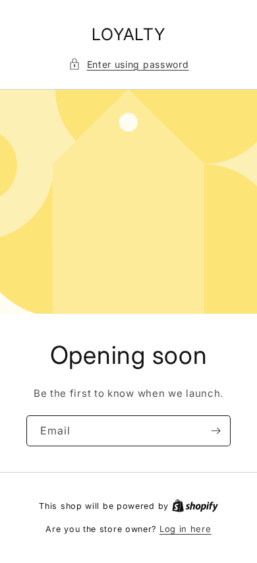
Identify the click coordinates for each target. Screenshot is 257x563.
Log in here (185, 528)
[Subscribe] (215, 430)
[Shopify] (195, 505)
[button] (129, 64)
